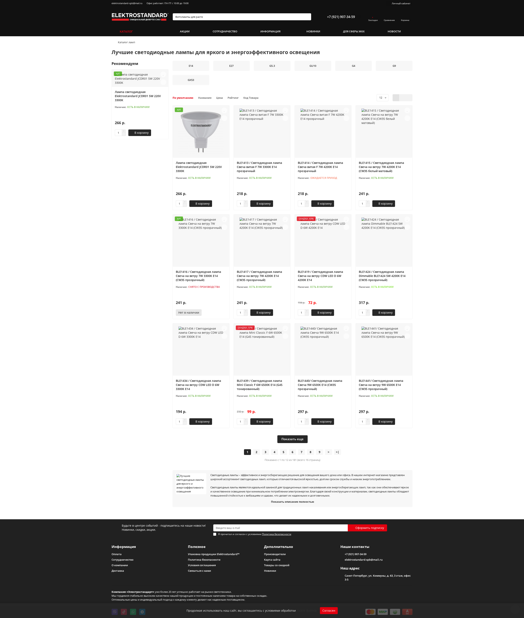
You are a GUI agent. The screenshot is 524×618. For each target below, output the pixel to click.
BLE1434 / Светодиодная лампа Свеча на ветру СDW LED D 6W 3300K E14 (198, 385)
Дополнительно (278, 546)
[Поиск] (307, 17)
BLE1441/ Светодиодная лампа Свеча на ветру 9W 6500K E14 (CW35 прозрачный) (381, 385)
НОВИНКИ (313, 31)
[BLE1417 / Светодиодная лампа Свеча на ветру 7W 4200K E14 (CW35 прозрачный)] (262, 241)
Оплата (117, 554)
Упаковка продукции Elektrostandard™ (213, 554)
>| (337, 452)
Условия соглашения (202, 565)
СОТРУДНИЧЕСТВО (225, 31)
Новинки (270, 571)
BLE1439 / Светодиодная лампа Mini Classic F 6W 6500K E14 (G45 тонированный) (259, 385)
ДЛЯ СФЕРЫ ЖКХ (354, 31)
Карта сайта (272, 559)
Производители (275, 554)
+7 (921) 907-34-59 (341, 17)
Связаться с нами (199, 571)
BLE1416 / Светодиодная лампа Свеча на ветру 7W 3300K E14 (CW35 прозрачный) (198, 276)
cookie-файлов (307, 610)
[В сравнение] (163, 82)
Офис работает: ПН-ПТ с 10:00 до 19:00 (168, 3)
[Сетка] (396, 97)
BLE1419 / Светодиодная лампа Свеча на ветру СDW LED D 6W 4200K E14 (320, 276)
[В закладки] (163, 74)
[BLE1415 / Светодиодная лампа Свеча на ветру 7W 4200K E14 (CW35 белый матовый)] (384, 132)
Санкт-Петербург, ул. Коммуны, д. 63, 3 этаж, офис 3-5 (378, 577)
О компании (120, 565)
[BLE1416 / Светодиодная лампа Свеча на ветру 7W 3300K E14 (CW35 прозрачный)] (201, 241)
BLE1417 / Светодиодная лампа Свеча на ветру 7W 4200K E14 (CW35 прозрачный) (259, 276)
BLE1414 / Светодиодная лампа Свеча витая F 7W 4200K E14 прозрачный (320, 167)
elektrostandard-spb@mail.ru (127, 3)
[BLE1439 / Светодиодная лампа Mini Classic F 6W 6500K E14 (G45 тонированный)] (262, 350)
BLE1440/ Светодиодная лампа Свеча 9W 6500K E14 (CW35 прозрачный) (320, 385)
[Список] (402, 97)
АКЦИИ (185, 31)
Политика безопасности (204, 559)
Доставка (118, 571)
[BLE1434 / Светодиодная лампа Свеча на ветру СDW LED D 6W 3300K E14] (201, 350)
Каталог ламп (126, 42)
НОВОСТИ (394, 31)
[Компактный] (409, 97)
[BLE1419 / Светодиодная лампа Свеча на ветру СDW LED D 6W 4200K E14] (323, 241)
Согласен (328, 610)
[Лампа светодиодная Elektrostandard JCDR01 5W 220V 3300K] (201, 132)
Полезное (197, 546)
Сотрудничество (122, 559)
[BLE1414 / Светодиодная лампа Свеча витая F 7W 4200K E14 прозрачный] (323, 132)
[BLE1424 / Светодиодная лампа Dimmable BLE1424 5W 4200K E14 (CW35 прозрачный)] (384, 241)
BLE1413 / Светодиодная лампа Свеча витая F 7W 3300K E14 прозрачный (259, 167)
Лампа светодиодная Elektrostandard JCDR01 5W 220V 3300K (138, 96)
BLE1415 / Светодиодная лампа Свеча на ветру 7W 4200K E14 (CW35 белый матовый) (381, 167)
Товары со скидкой (276, 565)
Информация (124, 546)
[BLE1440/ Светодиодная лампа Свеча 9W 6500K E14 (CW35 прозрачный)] (323, 350)
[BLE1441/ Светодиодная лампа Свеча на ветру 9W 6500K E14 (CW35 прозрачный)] (384, 350)
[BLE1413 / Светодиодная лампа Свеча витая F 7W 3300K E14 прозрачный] (262, 132)
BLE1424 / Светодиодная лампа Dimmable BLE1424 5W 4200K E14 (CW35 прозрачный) (382, 276)
